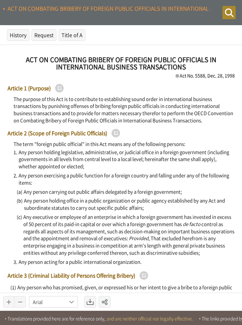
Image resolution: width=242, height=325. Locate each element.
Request (44, 35)
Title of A (72, 35)
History (18, 35)
